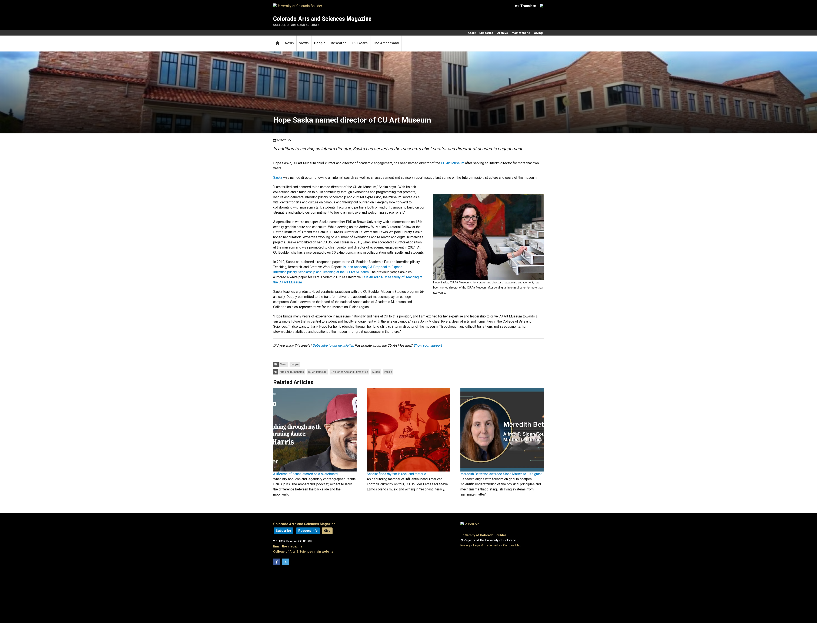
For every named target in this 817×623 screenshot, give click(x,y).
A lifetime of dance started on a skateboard (305, 474)
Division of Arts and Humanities (349, 371)
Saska (277, 178)
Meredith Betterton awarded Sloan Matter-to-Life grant (501, 474)
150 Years (360, 43)
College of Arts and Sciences (296, 25)
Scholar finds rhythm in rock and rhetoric (396, 474)
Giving (538, 32)
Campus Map (512, 545)
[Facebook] (276, 562)
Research (338, 43)
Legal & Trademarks (486, 545)
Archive (502, 32)
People (320, 43)
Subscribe (486, 32)
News (289, 43)
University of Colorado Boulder (483, 535)
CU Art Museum (452, 163)
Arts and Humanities (292, 371)
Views (304, 43)
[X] (285, 562)
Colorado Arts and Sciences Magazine (322, 18)
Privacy (465, 545)
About (472, 32)
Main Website (521, 32)
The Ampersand (386, 43)
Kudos (376, 371)
